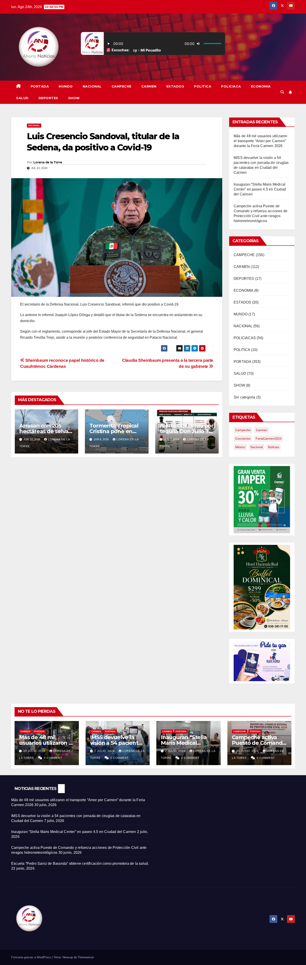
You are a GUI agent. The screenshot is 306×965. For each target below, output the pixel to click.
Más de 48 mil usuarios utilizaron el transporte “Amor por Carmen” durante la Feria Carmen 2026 (260, 141)
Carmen (261, 430)
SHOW (74, 98)
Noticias (273, 447)
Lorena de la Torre (47, 162)
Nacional (256, 447)
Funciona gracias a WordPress (31, 957)
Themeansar (86, 957)
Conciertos (242, 438)
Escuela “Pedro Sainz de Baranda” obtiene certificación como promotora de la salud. (80, 863)
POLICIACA (231, 86)
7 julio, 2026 (105, 751)
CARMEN (149, 86)
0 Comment (53, 758)
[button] (282, 92)
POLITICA (202, 86)
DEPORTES (48, 98)
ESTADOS (175, 86)
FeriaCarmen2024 (269, 438)
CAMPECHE (121, 86)
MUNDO (66, 86)
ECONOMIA (261, 86)
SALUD (22, 98)
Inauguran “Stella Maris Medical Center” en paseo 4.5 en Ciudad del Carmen (260, 189)
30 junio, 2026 (248, 751)
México (240, 447)
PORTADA (40, 86)
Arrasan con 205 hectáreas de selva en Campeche (43, 431)
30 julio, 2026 (34, 751)
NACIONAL (92, 86)
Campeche (243, 430)
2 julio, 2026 (175, 751)
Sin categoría (244, 397)
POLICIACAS (245, 338)
